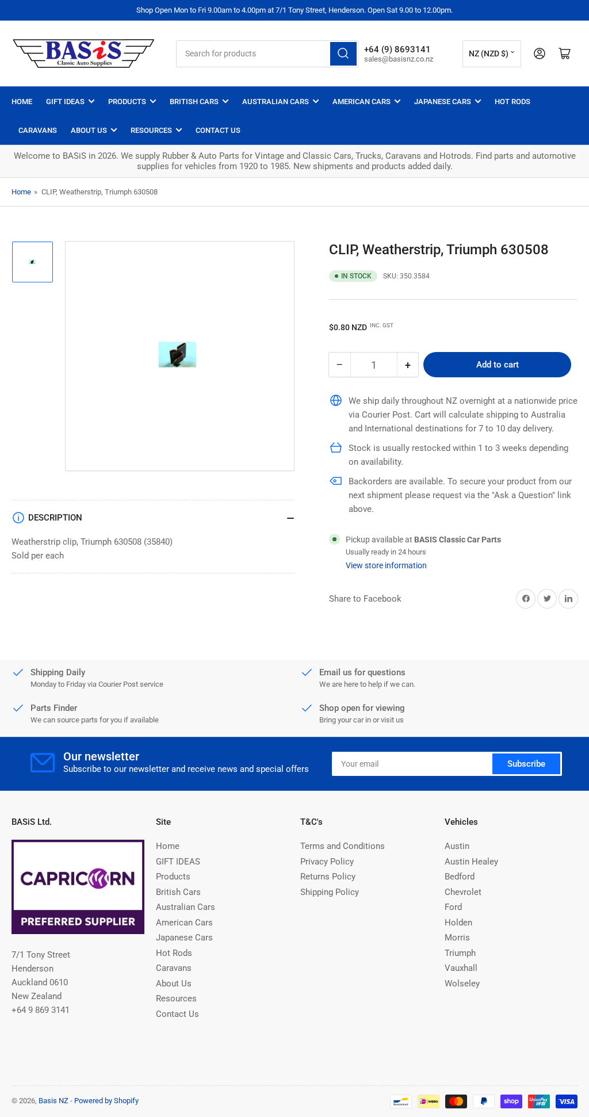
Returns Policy (327, 876)
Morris (457, 937)
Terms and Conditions (342, 846)
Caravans (37, 130)
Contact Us (218, 130)
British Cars (194, 101)
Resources (151, 130)
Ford (453, 907)
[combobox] (267, 53)
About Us (89, 130)
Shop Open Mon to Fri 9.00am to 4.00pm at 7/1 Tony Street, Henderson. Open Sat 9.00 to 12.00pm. (294, 10)
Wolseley (462, 983)
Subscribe (526, 764)
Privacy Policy (327, 861)
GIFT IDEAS (65, 101)
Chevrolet (463, 892)
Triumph (460, 953)
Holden (458, 922)
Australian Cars (275, 101)
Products (127, 101)
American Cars (361, 101)
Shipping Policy (329, 892)
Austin (457, 846)
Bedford (460, 876)
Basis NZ (53, 1100)
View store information (386, 565)
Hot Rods (512, 101)
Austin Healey (471, 861)
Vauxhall (461, 968)
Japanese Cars (442, 101)
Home (22, 101)
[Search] (343, 54)
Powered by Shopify (106, 1100)
